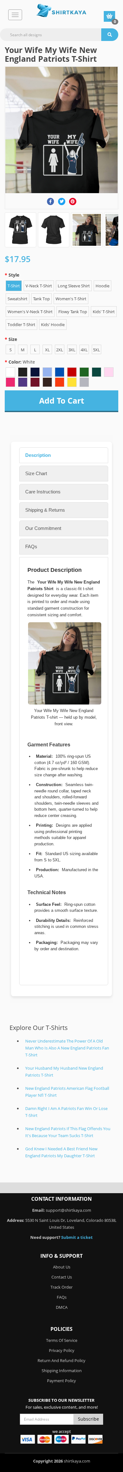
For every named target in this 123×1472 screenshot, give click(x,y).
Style (14, 275)
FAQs (31, 546)
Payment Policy (61, 1380)
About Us (61, 1267)
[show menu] (15, 14)
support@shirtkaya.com (68, 1210)
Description (38, 455)
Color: (22, 362)
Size (13, 339)
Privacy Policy (61, 1350)
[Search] (109, 34)
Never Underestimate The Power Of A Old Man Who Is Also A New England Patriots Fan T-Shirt (67, 1048)
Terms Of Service (61, 1340)
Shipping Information (62, 1370)
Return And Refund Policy (61, 1360)
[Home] (61, 10)
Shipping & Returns (45, 510)
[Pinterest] (73, 201)
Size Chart (36, 473)
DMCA (61, 1307)
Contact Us (61, 1277)
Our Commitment (43, 528)
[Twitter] (62, 201)
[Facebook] (51, 201)
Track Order (61, 1287)
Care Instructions (43, 491)
